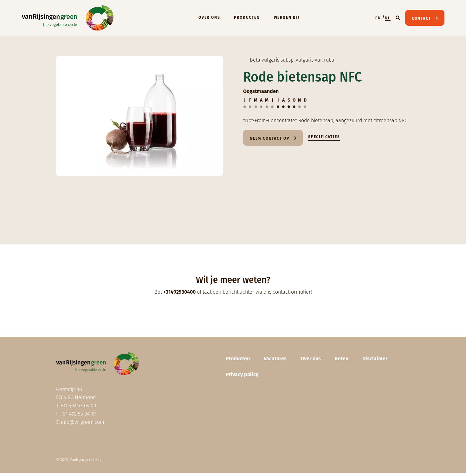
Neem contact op (269, 138)
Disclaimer (374, 359)
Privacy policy (242, 374)
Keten (341, 359)
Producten (247, 17)
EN (378, 18)
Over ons (209, 17)
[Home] (68, 17)
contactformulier (292, 292)
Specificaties (324, 137)
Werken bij (287, 17)
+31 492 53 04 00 (78, 406)
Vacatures (275, 359)
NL (388, 18)
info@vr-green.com (82, 422)
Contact (421, 18)
